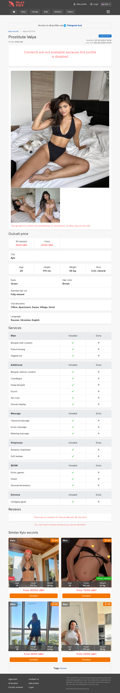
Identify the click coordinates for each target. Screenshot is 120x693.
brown (63, 668)
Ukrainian (25, 320)
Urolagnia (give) (18, 501)
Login (95, 4)
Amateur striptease (21, 449)
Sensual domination (20, 485)
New (23, 12)
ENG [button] (106, 4)
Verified (57, 12)
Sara (12, 540)
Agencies (12, 679)
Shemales (13, 683)
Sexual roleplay (18, 404)
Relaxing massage (20, 433)
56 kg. (72, 270)
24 (21, 270)
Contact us (34, 679)
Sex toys (15, 397)
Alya (65, 604)
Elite (46, 12)
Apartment (25, 307)
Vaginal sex (16, 355)
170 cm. (47, 270)
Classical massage (20, 420)
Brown (66, 283)
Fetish (14, 479)
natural (101, 270)
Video (70, 12)
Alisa (12, 604)
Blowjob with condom (21, 342)
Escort (14, 391)
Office (14, 307)
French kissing (18, 349)
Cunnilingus (16, 378)
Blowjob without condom (23, 372)
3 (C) (93, 270)
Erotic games (17, 472)
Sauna (35, 307)
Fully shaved (17, 294)
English (36, 320)
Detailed (33, 595)
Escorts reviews (15, 687)
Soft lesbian (17, 456)
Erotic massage (18, 427)
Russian (15, 320)
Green (14, 283)
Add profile (82, 4)
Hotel (52, 307)
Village (44, 307)
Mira (65, 540)
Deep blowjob (18, 385)
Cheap (35, 12)
